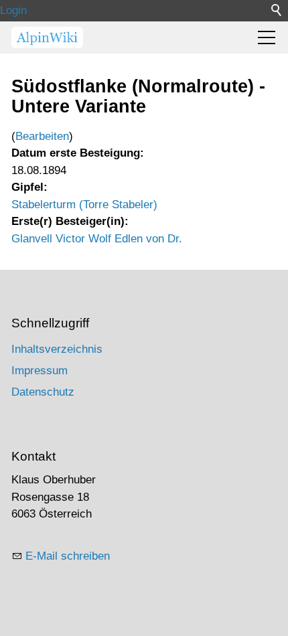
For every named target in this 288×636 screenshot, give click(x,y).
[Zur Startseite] (47, 37)
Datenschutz (42, 392)
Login (13, 10)
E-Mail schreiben (67, 556)
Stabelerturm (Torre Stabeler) (84, 204)
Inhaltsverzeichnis (56, 349)
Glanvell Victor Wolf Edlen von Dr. (96, 238)
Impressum (39, 370)
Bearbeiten (42, 136)
